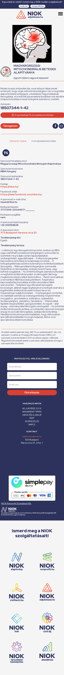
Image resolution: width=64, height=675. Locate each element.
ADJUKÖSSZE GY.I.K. (32, 408)
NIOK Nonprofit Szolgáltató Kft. (16, 503)
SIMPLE (31, 424)
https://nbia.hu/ (9, 186)
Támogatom (10, 126)
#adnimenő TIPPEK (32, 411)
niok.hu (23, 6)
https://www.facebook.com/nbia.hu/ (21, 194)
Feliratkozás (32, 392)
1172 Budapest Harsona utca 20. (18, 232)
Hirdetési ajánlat (32, 415)
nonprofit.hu (38, 6)
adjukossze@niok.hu (32, 436)
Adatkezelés (32, 421)
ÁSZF (31, 418)
